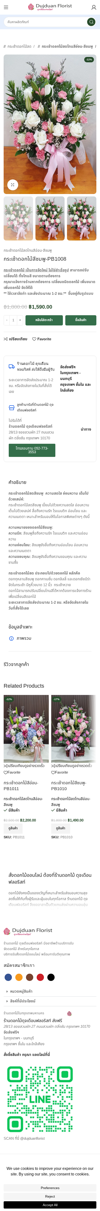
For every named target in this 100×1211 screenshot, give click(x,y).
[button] (50, 992)
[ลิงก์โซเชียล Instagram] (29, 977)
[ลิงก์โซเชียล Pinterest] (20, 348)
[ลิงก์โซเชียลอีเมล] (15, 348)
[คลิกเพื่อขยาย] (12, 184)
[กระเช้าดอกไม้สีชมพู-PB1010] (73, 729)
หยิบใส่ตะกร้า (44, 320)
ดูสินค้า (13, 828)
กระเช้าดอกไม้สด (20, 46)
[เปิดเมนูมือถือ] (6, 7)
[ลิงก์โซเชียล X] (10, 348)
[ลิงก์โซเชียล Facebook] (6, 348)
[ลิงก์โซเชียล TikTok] (51, 977)
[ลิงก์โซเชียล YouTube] (40, 977)
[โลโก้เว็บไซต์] (50, 7)
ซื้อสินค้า (80, 320)
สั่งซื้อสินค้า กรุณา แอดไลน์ (24, 1055)
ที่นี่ (47, 1055)
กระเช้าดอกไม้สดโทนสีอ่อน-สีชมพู (68, 46)
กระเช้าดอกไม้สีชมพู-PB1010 (68, 786)
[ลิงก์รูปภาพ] (28, 932)
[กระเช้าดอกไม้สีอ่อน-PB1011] (26, 729)
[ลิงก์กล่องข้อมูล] (38, 1017)
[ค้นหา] (91, 22)
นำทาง (86, 429)
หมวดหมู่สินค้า (21, 991)
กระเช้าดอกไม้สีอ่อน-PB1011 (21, 786)
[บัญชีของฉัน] (94, 7)
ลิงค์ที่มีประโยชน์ (22, 1001)
